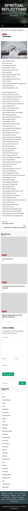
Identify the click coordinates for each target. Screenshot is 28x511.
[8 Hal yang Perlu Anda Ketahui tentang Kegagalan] (14, 274)
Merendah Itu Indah (7, 222)
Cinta (3, 406)
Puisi (3, 462)
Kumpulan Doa (6, 437)
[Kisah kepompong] (14, 247)
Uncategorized (6, 484)
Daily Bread (5, 409)
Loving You (5, 446)
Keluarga (4, 428)
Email (17, 358)
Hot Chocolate (6, 415)
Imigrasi (4, 418)
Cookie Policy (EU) (11, 499)
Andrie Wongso (6, 400)
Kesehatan (5, 434)
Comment (5, 337)
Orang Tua (5, 453)
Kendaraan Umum (7, 431)
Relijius (4, 465)
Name (4, 358)
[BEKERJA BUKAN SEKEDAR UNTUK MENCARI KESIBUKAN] (14, 303)
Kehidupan (5, 425)
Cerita (4, 403)
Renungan (5, 468)
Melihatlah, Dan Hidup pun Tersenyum (15, 226)
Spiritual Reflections (14, 7)
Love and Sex (5, 443)
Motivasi (4, 34)
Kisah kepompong (7, 259)
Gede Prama (5, 412)
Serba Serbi (5, 471)
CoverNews (23, 506)
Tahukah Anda (6, 477)
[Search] (25, 25)
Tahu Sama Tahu (6, 474)
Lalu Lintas (5, 440)
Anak (3, 397)
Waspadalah (5, 487)
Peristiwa (4, 456)
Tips (3, 481)
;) (2, 393)
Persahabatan (6, 459)
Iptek (3, 421)
